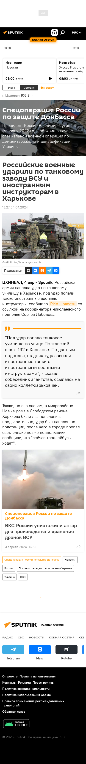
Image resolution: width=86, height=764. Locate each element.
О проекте (10, 676)
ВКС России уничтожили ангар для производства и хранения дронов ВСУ (41, 531)
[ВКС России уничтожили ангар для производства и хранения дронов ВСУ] (43, 479)
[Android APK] (16, 724)
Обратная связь (13, 711)
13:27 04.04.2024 (15, 207)
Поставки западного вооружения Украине (45, 568)
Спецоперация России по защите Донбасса (38, 516)
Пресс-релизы (43, 682)
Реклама (24, 682)
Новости (12, 67)
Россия (8, 568)
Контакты (9, 682)
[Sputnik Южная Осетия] (13, 34)
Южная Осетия (62, 637)
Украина (9, 577)
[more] (78, 393)
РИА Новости (62, 303)
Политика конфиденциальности (26, 689)
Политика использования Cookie (26, 695)
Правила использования (37, 676)
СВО (23, 577)
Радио (7, 637)
